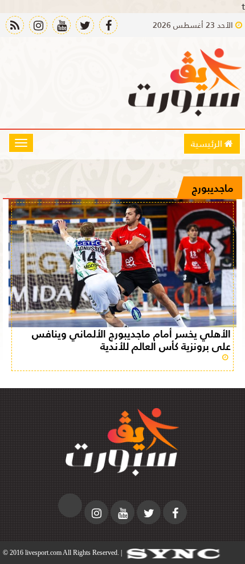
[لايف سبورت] (185, 82)
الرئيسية (207, 143)
